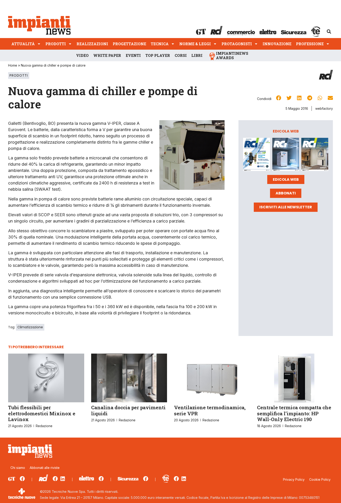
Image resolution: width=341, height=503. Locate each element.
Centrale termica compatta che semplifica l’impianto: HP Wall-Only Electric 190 (294, 413)
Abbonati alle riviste (45, 468)
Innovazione (277, 43)
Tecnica (160, 43)
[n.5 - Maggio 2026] (314, 155)
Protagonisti (237, 43)
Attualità (23, 43)
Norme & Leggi (195, 43)
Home (12, 65)
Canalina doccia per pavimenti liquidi (128, 410)
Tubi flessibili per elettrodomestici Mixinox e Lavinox (41, 413)
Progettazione (129, 43)
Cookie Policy (320, 479)
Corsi (181, 55)
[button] (329, 31)
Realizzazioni (92, 43)
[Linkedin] (62, 478)
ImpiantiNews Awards (232, 55)
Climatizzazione (30, 327)
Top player (157, 55)
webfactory (324, 108)
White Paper (107, 55)
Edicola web (286, 179)
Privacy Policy (294, 479)
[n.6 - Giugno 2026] (285, 155)
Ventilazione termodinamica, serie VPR (210, 410)
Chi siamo (17, 468)
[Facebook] (22, 478)
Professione (310, 43)
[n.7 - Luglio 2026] (256, 155)
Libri (197, 55)
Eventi (133, 55)
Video (82, 55)
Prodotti (55, 43)
